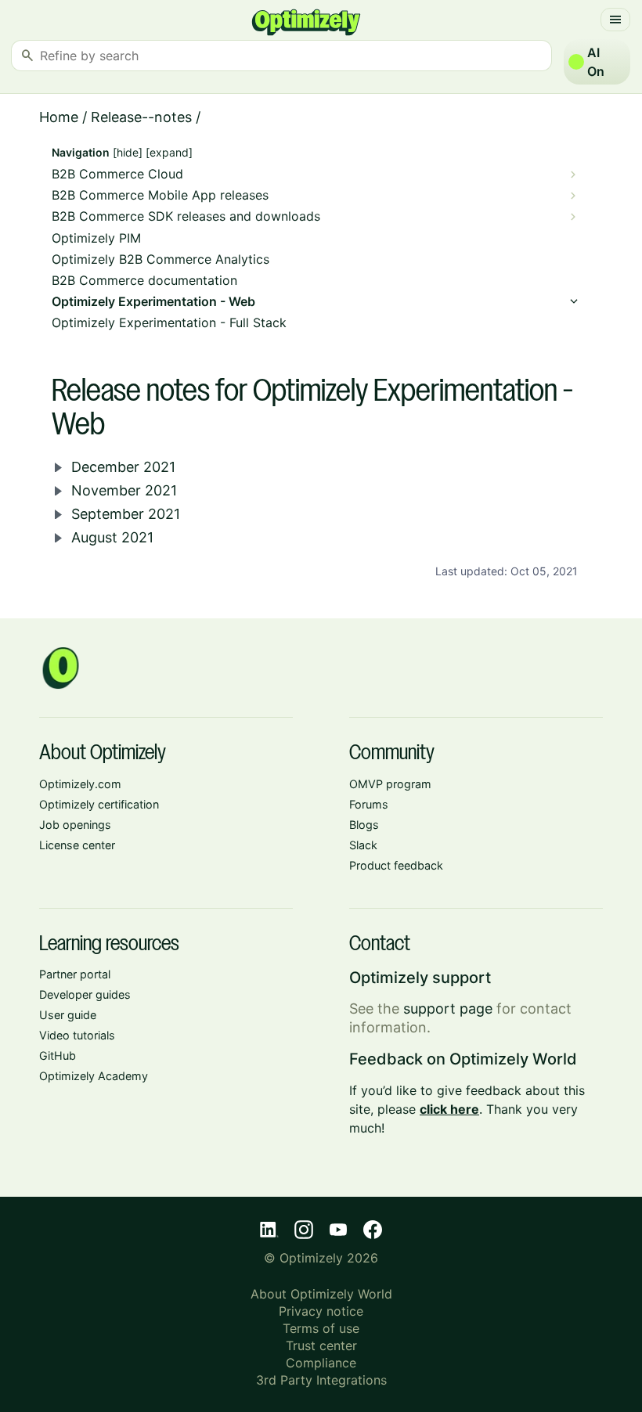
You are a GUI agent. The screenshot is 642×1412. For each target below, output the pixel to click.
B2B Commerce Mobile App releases (160, 195)
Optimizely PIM (96, 238)
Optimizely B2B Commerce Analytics (160, 259)
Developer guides (85, 994)
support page (447, 1008)
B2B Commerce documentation (144, 280)
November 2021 (124, 490)
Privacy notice (321, 1311)
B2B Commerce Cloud (117, 174)
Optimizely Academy (93, 1075)
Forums (368, 804)
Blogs (364, 824)
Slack (363, 845)
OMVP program (390, 784)
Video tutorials (77, 1035)
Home (58, 117)
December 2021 (123, 467)
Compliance (321, 1363)
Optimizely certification (99, 804)
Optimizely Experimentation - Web (153, 301)
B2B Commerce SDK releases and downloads (186, 216)
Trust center (321, 1345)
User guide (67, 1014)
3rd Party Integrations (321, 1380)
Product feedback (396, 865)
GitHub (57, 1055)
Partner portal (74, 974)
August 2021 (112, 537)
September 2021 (125, 514)
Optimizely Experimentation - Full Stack (169, 322)
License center (77, 845)
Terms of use (321, 1328)
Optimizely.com (80, 784)
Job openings (75, 824)
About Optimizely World (321, 1294)
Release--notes (141, 117)
